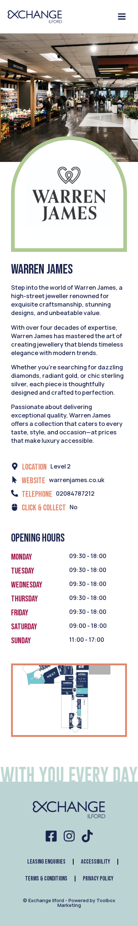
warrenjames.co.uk (77, 480)
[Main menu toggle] (122, 17)
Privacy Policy (98, 878)
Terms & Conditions (46, 878)
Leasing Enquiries (46, 861)
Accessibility (95, 861)
